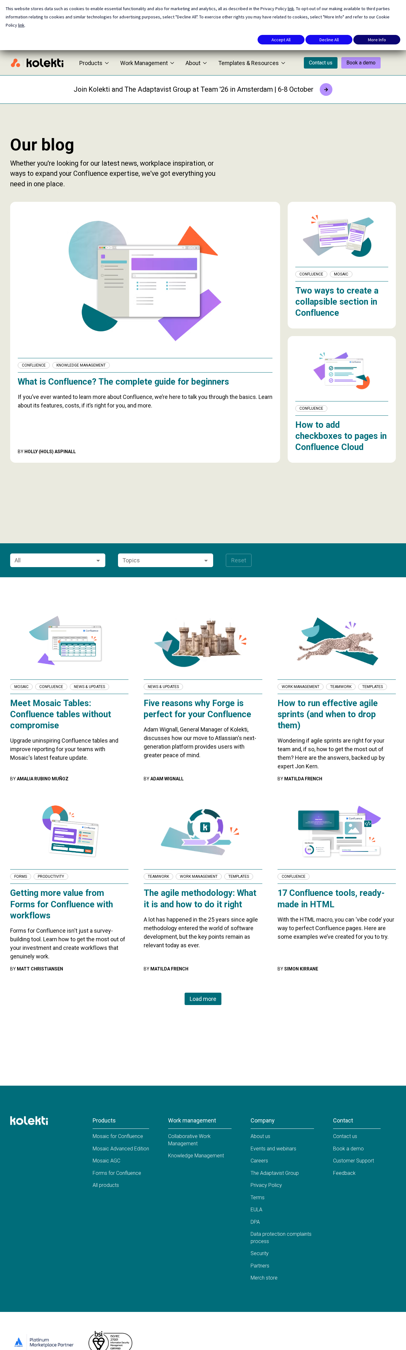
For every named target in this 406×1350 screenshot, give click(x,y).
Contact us (320, 63)
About (193, 63)
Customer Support (353, 1161)
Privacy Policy (266, 1185)
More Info (377, 40)
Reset (238, 560)
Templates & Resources (248, 63)
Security (260, 1253)
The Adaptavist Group (275, 1173)
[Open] (98, 561)
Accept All (281, 40)
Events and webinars (273, 1149)
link (291, 8)
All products (106, 1185)
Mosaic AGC (106, 1161)
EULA (256, 1210)
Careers (259, 1161)
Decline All (329, 40)
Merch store (264, 1278)
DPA (255, 1222)
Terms (258, 1197)
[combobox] (52, 560)
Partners (260, 1266)
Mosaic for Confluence (118, 1136)
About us (260, 1136)
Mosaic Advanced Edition (121, 1149)
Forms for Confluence (117, 1173)
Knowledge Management (196, 1156)
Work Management (144, 63)
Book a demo (361, 63)
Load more (203, 999)
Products (90, 63)
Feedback (344, 1173)
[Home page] (37, 62)
